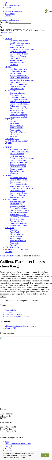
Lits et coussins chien (18, 58)
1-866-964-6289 (7, 32)
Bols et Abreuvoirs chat (19, 76)
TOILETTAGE (11, 91)
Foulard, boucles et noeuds (20, 102)
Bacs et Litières (15, 73)
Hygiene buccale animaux (20, 104)
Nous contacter (10, 310)
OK (45, 455)
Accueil (3, 256)
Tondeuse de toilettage (18, 115)
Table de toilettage (17, 112)
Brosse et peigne (16, 95)
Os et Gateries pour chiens (20, 43)
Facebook (8, 446)
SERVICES (9, 119)
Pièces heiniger (15, 130)
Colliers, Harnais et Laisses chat (22, 80)
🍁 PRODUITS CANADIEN (16, 141)
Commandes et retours (13, 314)
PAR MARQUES (12, 139)
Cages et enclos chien (18, 52)
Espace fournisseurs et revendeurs (18, 444)
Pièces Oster (14, 134)
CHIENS (8, 39)
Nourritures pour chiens (19, 41)
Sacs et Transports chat (18, 84)
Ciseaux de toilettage (18, 97)
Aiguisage (13, 121)
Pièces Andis (14, 123)
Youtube (8, 448)
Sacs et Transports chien (19, 54)
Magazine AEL (11, 328)
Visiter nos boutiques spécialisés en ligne (20, 326)
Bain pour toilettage (17, 93)
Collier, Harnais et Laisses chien (22, 49)
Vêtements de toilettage (18, 117)
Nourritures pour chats (18, 69)
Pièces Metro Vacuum (18, 132)
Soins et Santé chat (17, 89)
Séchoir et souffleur (17, 110)
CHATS (8, 67)
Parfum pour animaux (18, 106)
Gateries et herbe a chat (18, 71)
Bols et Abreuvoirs (17, 45)
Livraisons (9, 312)
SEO (7, 442)
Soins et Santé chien (17, 62)
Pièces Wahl (14, 136)
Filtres (3, 296)
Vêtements (14, 65)
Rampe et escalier (16, 60)
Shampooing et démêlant (19, 108)
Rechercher (4, 22)
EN (6, 3)
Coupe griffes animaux (18, 99)
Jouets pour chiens (17, 47)
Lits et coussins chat (17, 82)
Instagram (8, 450)
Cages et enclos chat (17, 86)
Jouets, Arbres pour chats (19, 78)
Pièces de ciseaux (16, 126)
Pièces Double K (16, 128)
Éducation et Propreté (18, 56)
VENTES (8, 143)
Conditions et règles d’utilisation (17, 316)
